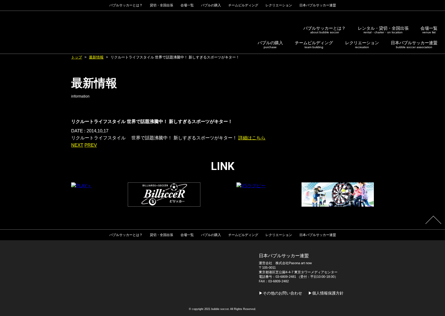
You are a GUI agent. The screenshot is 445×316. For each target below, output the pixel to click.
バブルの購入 (270, 44)
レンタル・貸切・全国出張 (383, 30)
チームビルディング (314, 44)
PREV (90, 145)
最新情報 (96, 57)
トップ (76, 57)
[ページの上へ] (433, 223)
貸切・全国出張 (161, 5)
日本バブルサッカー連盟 (414, 44)
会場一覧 (428, 30)
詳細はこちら (251, 137)
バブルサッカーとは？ (324, 30)
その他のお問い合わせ (282, 293)
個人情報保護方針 (328, 293)
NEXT (77, 145)
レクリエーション (362, 44)
